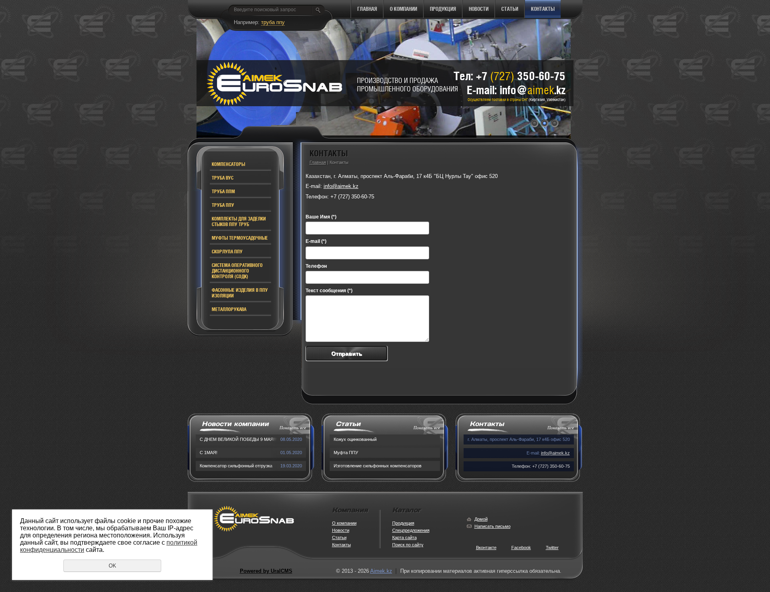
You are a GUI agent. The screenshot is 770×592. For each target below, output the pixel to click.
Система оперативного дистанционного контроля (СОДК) (237, 271)
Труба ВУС (222, 178)
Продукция (443, 9)
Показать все (293, 428)
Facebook (521, 547)
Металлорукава (229, 309)
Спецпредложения (411, 530)
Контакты (543, 9)
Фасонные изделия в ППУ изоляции (240, 293)
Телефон (316, 266)
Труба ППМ (223, 191)
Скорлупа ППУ (227, 252)
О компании (403, 9)
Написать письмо (492, 526)
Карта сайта (404, 537)
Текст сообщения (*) (329, 290)
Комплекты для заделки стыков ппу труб (239, 221)
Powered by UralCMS (266, 571)
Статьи (509, 9)
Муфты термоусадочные (240, 238)
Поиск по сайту (408, 544)
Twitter (552, 547)
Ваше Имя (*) (321, 217)
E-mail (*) (316, 241)
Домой (481, 519)
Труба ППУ (223, 205)
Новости (478, 9)
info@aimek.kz (341, 186)
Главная (367, 9)
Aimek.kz (381, 571)
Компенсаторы (228, 164)
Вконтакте (486, 547)
